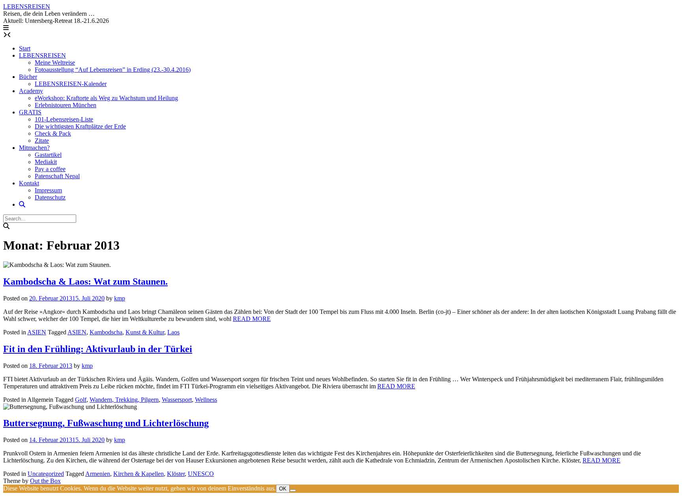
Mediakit (46, 161)
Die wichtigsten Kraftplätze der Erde (80, 126)
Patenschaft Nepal (57, 176)
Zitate (42, 140)
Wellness (206, 399)
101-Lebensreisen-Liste (64, 119)
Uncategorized (46, 473)
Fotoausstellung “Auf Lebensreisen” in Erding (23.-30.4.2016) (113, 69)
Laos (173, 332)
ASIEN (36, 332)
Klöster (176, 473)
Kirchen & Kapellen (138, 473)
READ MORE (252, 318)
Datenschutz (50, 197)
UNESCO (201, 473)
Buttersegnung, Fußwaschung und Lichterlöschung (106, 423)
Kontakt (29, 183)
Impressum (48, 190)
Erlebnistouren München (65, 105)
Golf (80, 399)
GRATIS (30, 112)
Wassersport (177, 399)
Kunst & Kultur (145, 332)
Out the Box (45, 480)
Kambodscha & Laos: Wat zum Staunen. (85, 281)
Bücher (28, 76)
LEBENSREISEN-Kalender (71, 83)
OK (283, 489)
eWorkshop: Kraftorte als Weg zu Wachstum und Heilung (106, 98)
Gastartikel (48, 154)
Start (24, 48)
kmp (119, 298)
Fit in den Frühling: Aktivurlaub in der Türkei (97, 349)
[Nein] (293, 490)
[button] (6, 27)
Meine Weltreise (55, 62)
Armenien (97, 473)
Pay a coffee (50, 169)
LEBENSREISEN (26, 6)
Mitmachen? (34, 147)
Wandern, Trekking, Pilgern (124, 399)
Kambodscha (106, 332)
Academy (31, 91)
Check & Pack (53, 133)
